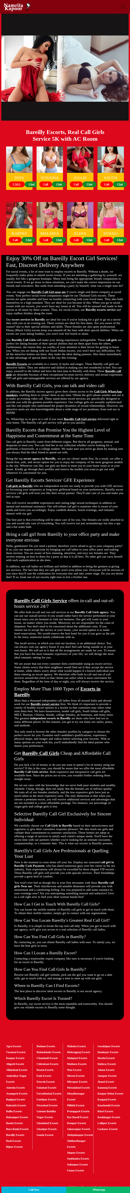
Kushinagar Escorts (109, 1117)
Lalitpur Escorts (107, 1123)
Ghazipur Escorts (47, 1129)
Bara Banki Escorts (17, 1129)
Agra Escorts (13, 1046)
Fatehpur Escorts (47, 1099)
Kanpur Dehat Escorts (110, 1093)
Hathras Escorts (107, 1064)
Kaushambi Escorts (109, 1105)
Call (45, 184)
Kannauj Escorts (107, 1087)
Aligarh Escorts (15, 1064)
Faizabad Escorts (46, 1087)
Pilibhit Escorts (75, 1105)
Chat (32, 184)
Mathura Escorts (76, 1064)
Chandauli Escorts (47, 1058)
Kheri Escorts (105, 1111)
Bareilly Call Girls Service (40, 600)
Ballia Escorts (14, 1111)
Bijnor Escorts (14, 1146)
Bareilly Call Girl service (80, 419)
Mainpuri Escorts (77, 1058)
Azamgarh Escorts (16, 1093)
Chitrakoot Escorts (47, 1064)
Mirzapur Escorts (77, 1081)
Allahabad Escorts (16, 1069)
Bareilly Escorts (16, 364)
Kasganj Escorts (107, 1099)
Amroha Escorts (15, 1087)
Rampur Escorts (76, 1123)
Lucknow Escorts (108, 1129)
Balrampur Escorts (17, 1117)
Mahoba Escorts (76, 1046)
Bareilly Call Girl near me (48, 292)
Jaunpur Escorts (107, 1075)
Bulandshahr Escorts (49, 1052)
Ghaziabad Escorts (47, 1123)
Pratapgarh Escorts (78, 1111)
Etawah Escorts (46, 1081)
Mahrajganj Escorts (78, 1052)
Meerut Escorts (76, 1075)
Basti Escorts (13, 1140)
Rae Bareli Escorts (77, 1117)
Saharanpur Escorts (78, 1129)
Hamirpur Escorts (108, 1052)
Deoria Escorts (45, 1069)
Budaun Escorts (46, 1046)
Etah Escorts (44, 1075)
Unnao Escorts (75, 1170)
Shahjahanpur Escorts (80, 1135)
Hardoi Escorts (106, 1058)
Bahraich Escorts (16, 1105)
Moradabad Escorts (78, 1087)
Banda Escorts (14, 1123)
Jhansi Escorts (106, 1081)
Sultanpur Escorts (77, 1164)
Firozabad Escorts (47, 1105)
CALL (17, 184)
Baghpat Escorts (15, 1099)
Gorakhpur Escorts (109, 1046)
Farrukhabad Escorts (49, 1093)
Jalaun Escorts (106, 1069)
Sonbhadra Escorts (78, 1158)
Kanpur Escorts (15, 1058)
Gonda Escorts (45, 1135)
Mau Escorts (74, 1069)
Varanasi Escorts (16, 1052)
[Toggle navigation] (123, 6)
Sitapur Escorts (76, 1152)
